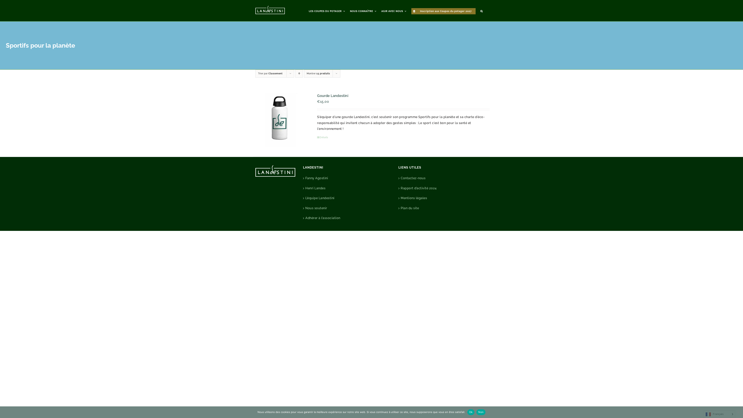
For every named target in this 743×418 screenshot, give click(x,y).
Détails (324, 137)
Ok (471, 412)
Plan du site (410, 208)
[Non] (738, 412)
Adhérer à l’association (322, 218)
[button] (481, 10)
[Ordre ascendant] (299, 74)
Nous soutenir (316, 208)
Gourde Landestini (332, 96)
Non (481, 412)
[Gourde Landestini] (280, 120)
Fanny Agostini (316, 178)
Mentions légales (414, 198)
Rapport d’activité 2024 (419, 188)
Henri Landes (315, 188)
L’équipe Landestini (320, 198)
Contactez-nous (413, 178)
